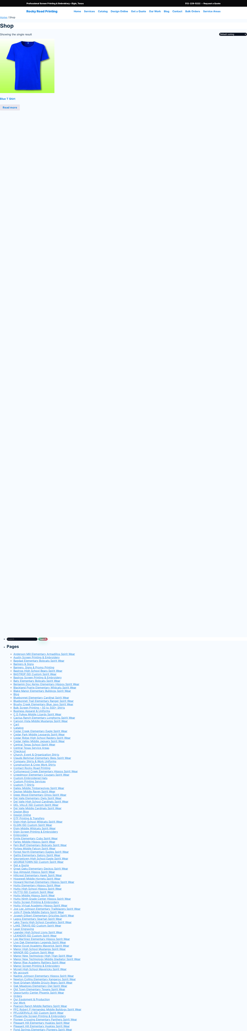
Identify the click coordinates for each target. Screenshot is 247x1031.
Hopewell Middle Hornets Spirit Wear (36, 878)
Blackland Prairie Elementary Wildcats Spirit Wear (44, 687)
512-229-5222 (192, 3)
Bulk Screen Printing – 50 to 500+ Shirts (39, 707)
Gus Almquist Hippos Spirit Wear (34, 872)
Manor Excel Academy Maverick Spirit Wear (41, 945)
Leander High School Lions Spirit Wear (37, 932)
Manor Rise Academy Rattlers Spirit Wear (39, 962)
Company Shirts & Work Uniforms (34, 761)
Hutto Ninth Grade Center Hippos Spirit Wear (42, 898)
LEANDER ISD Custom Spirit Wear (35, 935)
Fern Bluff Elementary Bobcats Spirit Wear (40, 845)
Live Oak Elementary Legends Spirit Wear (39, 942)
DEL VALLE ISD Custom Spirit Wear (35, 805)
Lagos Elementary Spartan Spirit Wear (37, 919)
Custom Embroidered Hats (30, 778)
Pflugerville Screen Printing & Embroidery (39, 1016)
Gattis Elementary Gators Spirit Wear (36, 855)
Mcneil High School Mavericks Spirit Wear (40, 969)
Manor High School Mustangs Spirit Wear (39, 949)
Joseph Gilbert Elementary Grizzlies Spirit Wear (43, 915)
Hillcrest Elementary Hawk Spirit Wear (37, 875)
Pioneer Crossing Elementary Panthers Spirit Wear (45, 1019)
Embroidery (20, 835)
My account (20, 972)
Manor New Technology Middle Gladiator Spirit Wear (46, 959)
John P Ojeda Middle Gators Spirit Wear (38, 912)
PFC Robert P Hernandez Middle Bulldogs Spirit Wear (47, 1009)
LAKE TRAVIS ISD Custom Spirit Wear (37, 925)
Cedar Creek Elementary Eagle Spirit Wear (40, 731)
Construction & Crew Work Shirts (34, 764)
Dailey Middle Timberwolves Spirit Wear (38, 788)
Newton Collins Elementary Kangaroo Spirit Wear (44, 979)
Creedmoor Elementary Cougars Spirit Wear (41, 774)
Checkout (19, 751)
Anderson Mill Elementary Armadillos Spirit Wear (44, 654)
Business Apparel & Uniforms (31, 711)
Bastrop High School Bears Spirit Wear (37, 670)
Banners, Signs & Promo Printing (33, 667)
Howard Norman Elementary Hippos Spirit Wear (43, 882)
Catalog (103, 11)
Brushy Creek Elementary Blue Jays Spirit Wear (43, 704)
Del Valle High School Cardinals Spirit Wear (40, 801)
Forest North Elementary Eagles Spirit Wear (41, 851)
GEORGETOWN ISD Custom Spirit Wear (38, 862)
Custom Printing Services (29, 781)
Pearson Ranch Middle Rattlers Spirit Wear (40, 1006)
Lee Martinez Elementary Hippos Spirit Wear (41, 939)
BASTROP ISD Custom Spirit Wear (34, 674)
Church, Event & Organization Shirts (36, 754)
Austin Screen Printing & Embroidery (36, 657)
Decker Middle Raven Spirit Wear (34, 791)
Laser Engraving (23, 929)
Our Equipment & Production (31, 999)
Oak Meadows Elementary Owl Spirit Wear (40, 986)
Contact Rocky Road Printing (31, 768)
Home (77, 11)
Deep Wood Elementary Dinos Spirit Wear (39, 794)
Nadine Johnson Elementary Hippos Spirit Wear (43, 976)
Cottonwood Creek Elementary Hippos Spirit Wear (45, 771)
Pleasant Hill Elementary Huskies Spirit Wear (41, 1022)
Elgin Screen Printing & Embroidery (35, 831)
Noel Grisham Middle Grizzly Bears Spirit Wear (42, 982)
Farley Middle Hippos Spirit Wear (34, 841)
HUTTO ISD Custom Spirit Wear (33, 892)
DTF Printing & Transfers (28, 818)
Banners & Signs (23, 664)
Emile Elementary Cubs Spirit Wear (35, 838)
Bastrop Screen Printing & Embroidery (37, 677)
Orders (17, 996)
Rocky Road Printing (41, 11)
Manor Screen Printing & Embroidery (36, 965)
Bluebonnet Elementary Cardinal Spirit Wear (41, 697)
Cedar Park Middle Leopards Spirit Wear (39, 734)
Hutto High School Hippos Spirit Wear (37, 888)
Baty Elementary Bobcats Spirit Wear (36, 680)
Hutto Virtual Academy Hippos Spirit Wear (40, 905)
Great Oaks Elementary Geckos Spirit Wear (40, 868)
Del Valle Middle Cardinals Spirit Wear (37, 808)
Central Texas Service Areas (31, 748)
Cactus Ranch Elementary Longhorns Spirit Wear (44, 717)
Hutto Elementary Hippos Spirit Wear (36, 885)
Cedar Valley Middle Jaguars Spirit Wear (39, 741)
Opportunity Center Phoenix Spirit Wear (38, 992)
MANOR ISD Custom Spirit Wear (33, 952)
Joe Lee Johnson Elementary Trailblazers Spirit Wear (46, 908)
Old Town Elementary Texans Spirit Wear (39, 989)
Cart (16, 724)
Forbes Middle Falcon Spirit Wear (34, 848)
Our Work (155, 11)
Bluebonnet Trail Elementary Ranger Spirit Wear (43, 701)
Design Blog (21, 811)
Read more (10, 107)
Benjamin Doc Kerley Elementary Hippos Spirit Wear (46, 684)
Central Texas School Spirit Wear (34, 744)
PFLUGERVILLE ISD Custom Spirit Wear (38, 1012)
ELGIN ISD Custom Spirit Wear (32, 825)
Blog (166, 11)
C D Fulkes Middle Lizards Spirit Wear (37, 714)
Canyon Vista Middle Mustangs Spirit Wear (40, 721)
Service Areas (212, 11)
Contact (177, 11)
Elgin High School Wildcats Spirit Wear (38, 821)
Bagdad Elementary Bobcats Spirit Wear (38, 660)
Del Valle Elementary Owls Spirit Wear (37, 798)
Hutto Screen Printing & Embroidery (36, 902)
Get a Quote (138, 11)
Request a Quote (211, 3)
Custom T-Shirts (23, 784)
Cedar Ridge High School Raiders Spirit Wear (42, 737)
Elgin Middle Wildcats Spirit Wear (34, 828)
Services (89, 11)
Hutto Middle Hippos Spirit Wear (34, 895)
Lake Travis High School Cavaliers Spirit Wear (42, 922)
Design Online (119, 11)
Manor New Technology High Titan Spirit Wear (42, 955)
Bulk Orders (192, 11)
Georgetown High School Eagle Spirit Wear (40, 858)
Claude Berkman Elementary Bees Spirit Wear (42, 758)
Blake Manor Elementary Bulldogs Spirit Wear (42, 691)
